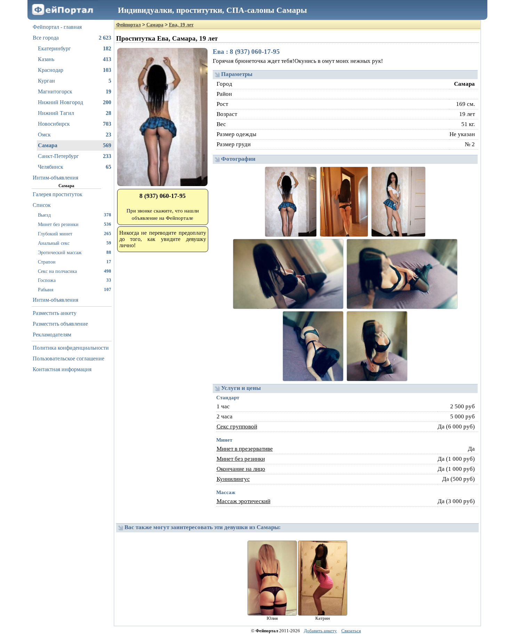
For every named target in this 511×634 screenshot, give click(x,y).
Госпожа (74, 280)
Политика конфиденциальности (71, 348)
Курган (74, 81)
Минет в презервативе (245, 448)
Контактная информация (62, 369)
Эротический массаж (74, 252)
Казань (74, 59)
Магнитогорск (74, 91)
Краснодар (74, 70)
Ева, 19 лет (181, 24)
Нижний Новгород (74, 102)
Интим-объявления (55, 178)
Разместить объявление (60, 324)
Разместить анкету (54, 313)
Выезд (74, 215)
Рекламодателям (52, 334)
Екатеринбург (74, 48)
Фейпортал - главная (57, 27)
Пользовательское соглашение (68, 358)
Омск (74, 134)
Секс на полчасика (74, 271)
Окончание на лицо (241, 469)
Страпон (74, 262)
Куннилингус (233, 479)
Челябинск (74, 167)
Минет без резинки (74, 224)
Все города (72, 38)
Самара (74, 145)
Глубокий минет (74, 233)
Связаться (351, 630)
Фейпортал (128, 24)
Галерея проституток (57, 194)
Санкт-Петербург (74, 156)
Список (42, 205)
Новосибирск (74, 124)
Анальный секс (74, 243)
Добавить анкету (320, 630)
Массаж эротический (243, 501)
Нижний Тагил (74, 113)
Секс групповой (237, 426)
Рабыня (74, 289)
